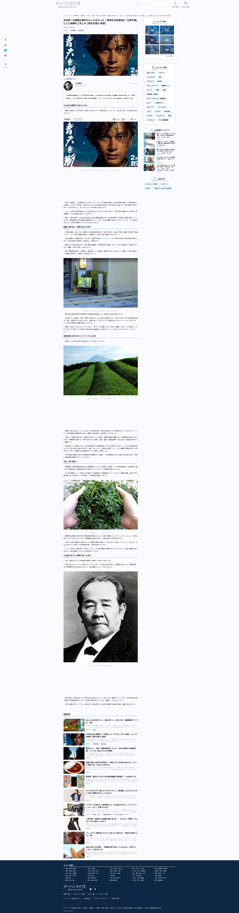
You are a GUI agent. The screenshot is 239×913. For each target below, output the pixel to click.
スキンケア (150, 107)
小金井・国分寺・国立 (160, 878)
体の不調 (167, 111)
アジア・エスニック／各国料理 (156, 98)
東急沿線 (112, 875)
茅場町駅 (76, 16)
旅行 (160, 77)
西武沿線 (68, 878)
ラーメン (149, 90)
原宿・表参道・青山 (71, 871)
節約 (169, 116)
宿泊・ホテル (151, 73)
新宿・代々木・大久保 (138, 868)
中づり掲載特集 (163, 120)
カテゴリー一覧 (79, 894)
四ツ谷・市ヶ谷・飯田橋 (138, 871)
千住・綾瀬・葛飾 (114, 878)
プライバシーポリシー (100, 898)
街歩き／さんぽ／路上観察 (163, 188)
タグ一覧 (91, 894)
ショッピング (151, 77)
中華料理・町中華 (152, 94)
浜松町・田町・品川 (93, 873)
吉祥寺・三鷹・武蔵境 (138, 878)
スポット (161, 73)
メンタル (149, 116)
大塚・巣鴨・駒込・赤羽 (138, 873)
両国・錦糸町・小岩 (160, 873)
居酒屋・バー (166, 85)
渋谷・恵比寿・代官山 (116, 868)
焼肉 (157, 90)
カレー (149, 103)
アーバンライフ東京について (72, 898)
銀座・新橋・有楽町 (71, 868)
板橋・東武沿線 (92, 878)
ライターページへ (134, 83)
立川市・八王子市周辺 (138, 880)
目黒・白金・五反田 (115, 873)
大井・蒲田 (91, 875)
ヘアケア (157, 111)
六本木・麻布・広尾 (93, 871)
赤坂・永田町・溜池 (115, 871)
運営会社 (87, 898)
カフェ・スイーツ (152, 85)
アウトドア (150, 81)
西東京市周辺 (113, 880)
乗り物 (160, 81)
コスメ (149, 111)
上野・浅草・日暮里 (71, 873)
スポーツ (164, 184)
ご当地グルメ (159, 103)
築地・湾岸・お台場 (71, 875)
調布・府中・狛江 (70, 880)
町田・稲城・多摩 (92, 880)
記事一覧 (66, 894)
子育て (148, 188)
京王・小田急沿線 (137, 875)
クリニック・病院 (151, 184)
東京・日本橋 (96, 16)
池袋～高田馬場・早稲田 (161, 868)
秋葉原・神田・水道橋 (160, 871)
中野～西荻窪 (158, 875)
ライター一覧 (102, 894)
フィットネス (162, 107)
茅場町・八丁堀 (85, 16)
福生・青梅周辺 (159, 880)
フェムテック (160, 116)
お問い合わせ (116, 898)
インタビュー (151, 120)
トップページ (67, 16)
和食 (164, 90)
